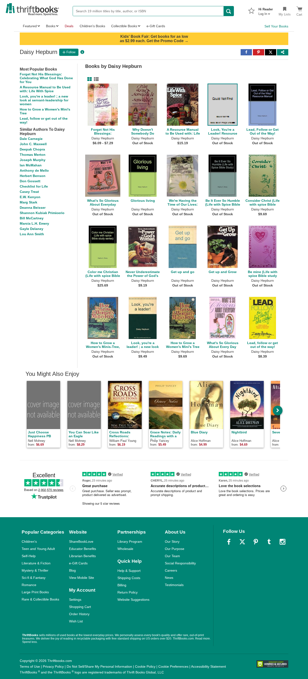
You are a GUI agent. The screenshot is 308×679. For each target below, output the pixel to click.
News (169, 578)
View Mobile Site (81, 578)
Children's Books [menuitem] (92, 26)
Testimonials (174, 585)
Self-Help (29, 556)
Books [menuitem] (50, 26)
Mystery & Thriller (35, 570)
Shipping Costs (128, 578)
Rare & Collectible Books (40, 599)
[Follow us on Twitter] (242, 542)
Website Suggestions (133, 599)
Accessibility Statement (208, 666)
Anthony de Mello (34, 170)
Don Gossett (30, 181)
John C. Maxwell (33, 144)
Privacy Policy (53, 666)
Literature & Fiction (36, 563)
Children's (29, 541)
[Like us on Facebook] (229, 542)
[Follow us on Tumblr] (269, 542)
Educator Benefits (82, 549)
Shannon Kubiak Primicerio (42, 213)
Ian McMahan (31, 165)
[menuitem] (265, 10)
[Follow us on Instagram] (282, 542)
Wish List (76, 621)
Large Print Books (35, 592)
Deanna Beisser (32, 207)
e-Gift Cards (78, 563)
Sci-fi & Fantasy (33, 578)
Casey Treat (29, 192)
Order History (79, 614)
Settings (75, 599)
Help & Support (129, 571)
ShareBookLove (81, 541)
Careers (171, 570)
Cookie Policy (145, 666)
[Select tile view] (95, 79)
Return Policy (127, 592)
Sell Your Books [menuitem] (276, 26)
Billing (121, 585)
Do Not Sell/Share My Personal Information (99, 666)
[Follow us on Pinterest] (256, 542)
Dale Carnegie (31, 139)
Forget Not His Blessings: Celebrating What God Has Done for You (46, 78)
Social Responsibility (180, 563)
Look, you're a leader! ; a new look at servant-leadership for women (44, 100)
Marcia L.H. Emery (34, 223)
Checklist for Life (34, 186)
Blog (72, 570)
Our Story (172, 541)
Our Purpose (174, 549)
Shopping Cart (80, 607)
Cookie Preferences (173, 666)
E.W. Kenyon (30, 197)
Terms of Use (30, 666)
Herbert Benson (32, 176)
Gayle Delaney (31, 229)
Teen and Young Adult (38, 549)
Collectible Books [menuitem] (124, 26)
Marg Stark (28, 202)
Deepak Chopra (32, 149)
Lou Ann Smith (32, 234)
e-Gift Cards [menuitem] (156, 26)
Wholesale (125, 549)
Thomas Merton (32, 155)
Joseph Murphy (32, 160)
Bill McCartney (32, 218)
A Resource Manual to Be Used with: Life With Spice (45, 89)
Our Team (172, 556)
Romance (29, 585)
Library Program (129, 541)
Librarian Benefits (82, 556)
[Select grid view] (88, 79)
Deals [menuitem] (69, 26)
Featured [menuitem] (30, 26)
